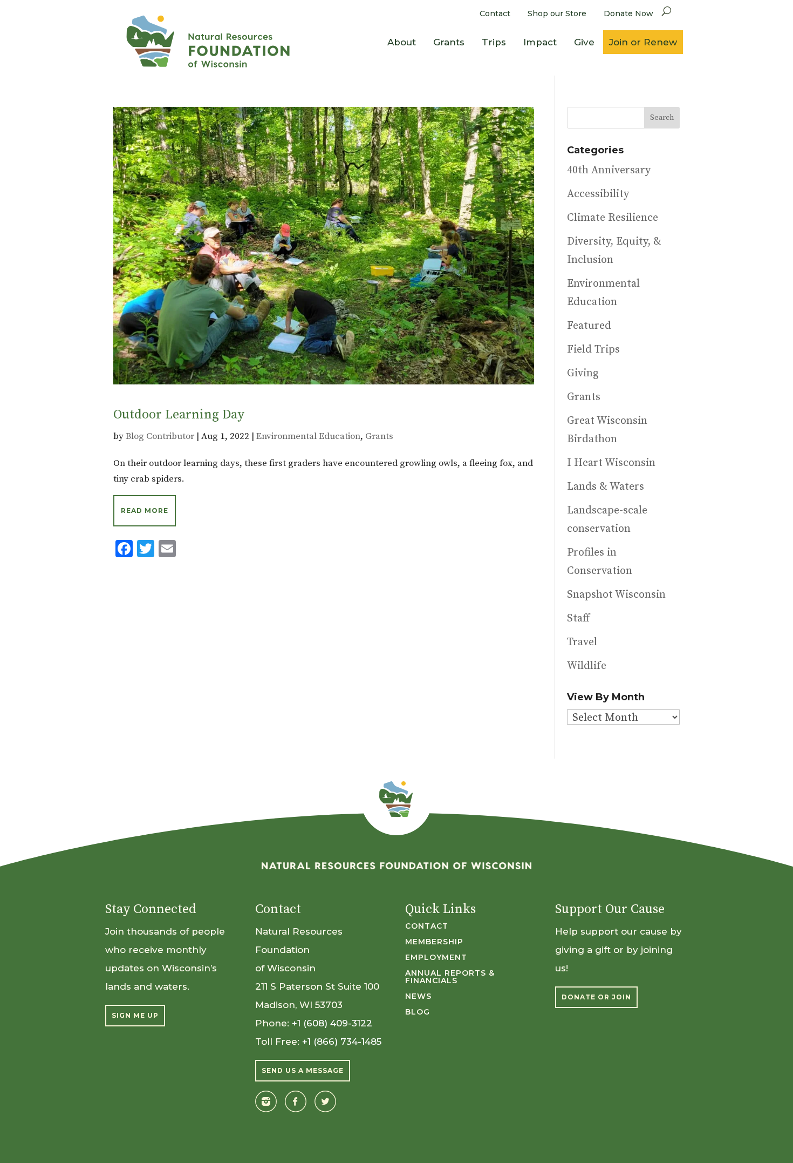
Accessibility (598, 194)
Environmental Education (308, 436)
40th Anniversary (609, 170)
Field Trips (593, 349)
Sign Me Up (135, 1015)
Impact (540, 42)
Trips (494, 42)
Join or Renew (643, 42)
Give (584, 42)
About (401, 42)
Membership (434, 942)
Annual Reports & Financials (450, 977)
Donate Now (628, 13)
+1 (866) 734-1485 (341, 1041)
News (418, 996)
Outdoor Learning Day (178, 415)
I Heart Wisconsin (611, 463)
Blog (417, 1012)
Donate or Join (596, 997)
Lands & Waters (605, 486)
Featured (589, 326)
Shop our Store (557, 13)
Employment (436, 958)
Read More (144, 510)
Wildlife (586, 666)
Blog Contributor (160, 436)
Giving (583, 373)
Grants (448, 42)
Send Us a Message (303, 1070)
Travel (582, 642)
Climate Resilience (612, 218)
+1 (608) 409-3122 (332, 1023)
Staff (578, 618)
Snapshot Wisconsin (616, 594)
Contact (495, 13)
